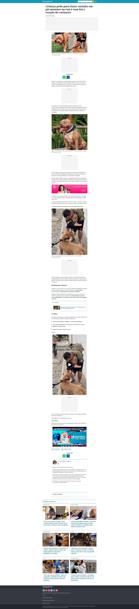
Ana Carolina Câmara (50, 15)
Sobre (44, 595)
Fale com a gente (46, 603)
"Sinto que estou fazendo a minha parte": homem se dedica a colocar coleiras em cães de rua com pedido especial (82, 550)
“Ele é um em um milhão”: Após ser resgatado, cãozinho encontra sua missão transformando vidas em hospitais (55, 577)
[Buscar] (93, 1)
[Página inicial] (56, 1)
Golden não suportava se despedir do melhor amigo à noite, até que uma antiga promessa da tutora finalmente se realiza (55, 550)
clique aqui (68, 418)
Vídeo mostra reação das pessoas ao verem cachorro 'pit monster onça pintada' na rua (73, 308)
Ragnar (66, 317)
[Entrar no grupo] (44, 590)
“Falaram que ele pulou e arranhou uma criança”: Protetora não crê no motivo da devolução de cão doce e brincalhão (82, 577)
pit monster (69, 81)
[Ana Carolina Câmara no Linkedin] (58, 464)
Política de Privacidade (47, 597)
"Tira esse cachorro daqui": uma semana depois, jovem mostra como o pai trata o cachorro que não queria (55, 523)
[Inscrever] (57, 590)
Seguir (83, 191)
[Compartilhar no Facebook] (68, 77)
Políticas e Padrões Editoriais (49, 600)
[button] (95, 1)
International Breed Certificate (64, 288)
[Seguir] (49, 590)
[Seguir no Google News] (46, 590)
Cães (53, 16)
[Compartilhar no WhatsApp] (64, 77)
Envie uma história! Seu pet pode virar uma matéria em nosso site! (56, 593)
